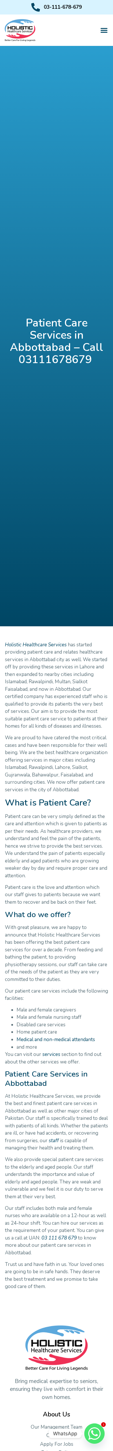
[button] (104, 30)
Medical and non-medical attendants (56, 1039)
